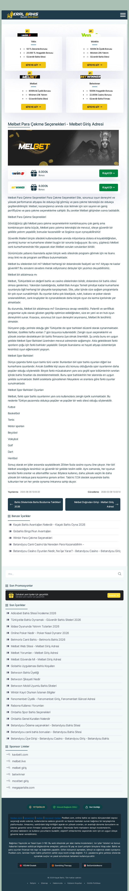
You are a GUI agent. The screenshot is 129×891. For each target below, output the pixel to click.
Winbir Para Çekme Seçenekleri (32, 537)
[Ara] (119, 573)
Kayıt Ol (107, 173)
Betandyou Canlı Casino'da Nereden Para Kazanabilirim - (48, 544)
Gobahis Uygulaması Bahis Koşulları (33, 666)
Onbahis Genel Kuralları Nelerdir (30, 718)
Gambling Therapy (63, 865)
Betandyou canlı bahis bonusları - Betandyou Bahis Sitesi (46, 732)
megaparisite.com (23, 787)
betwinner (18, 774)
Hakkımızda (57, 883)
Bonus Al (112, 595)
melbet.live (18, 761)
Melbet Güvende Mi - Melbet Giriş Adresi (36, 659)
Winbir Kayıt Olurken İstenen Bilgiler (33, 692)
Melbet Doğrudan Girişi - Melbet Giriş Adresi (94, 504)
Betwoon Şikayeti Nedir (25, 679)
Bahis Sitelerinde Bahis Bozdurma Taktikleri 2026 (37, 504)
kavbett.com (20, 754)
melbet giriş (19, 767)
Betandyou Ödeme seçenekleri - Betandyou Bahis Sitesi (45, 725)
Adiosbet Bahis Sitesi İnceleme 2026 (33, 613)
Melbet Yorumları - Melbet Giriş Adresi (34, 652)
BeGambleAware (94, 865)
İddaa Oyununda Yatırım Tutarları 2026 (35, 626)
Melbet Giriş (16, 818)
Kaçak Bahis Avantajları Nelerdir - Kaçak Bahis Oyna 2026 (49, 524)
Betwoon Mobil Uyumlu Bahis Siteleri (33, 685)
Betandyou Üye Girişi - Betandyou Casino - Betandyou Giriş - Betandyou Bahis (60, 738)
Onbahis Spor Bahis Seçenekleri (30, 712)
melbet (39, 818)
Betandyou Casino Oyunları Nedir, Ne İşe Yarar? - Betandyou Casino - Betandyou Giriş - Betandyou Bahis (66, 551)
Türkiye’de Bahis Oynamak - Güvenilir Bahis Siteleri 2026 (46, 619)
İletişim (33, 883)
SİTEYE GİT (32, 65)
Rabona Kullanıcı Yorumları (27, 705)
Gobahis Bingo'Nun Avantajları (32, 531)
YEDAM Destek (29, 865)
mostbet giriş (20, 781)
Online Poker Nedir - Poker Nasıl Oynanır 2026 (40, 633)
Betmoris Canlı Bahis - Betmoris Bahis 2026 (38, 639)
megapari (49, 818)
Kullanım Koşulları (74, 883)
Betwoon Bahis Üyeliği (25, 672)
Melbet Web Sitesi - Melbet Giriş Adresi (35, 646)
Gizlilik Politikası (94, 883)
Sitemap (44, 883)
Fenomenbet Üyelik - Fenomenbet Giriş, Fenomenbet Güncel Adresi (53, 699)
